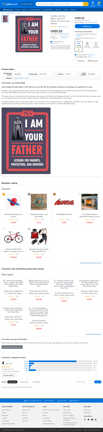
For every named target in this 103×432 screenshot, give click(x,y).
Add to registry (94, 60)
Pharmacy (58, 10)
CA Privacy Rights (68, 415)
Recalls (45, 415)
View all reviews (8, 375)
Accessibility (46, 418)
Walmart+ (25, 418)
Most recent (12, 382)
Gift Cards (25, 421)
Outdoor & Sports (11, 13)
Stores (24, 413)
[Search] (86, 4)
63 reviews (64, 26)
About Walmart (6, 410)
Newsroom (5, 415)
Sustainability (5, 421)
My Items (73, 10)
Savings (24, 10)
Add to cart (87, 26)
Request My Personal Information (69, 419)
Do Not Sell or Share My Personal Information (70, 423)
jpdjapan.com (54, 43)
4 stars (26, 363)
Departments (9, 10)
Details (90, 57)
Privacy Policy (67, 413)
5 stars (26, 361)
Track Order (63, 400)
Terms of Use (67, 410)
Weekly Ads (75, 400)
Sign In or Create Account (34, 400)
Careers (66, 10)
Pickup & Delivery (48, 10)
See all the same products (93, 334)
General (19, 13)
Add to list (81, 60)
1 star (26, 370)
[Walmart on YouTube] (92, 419)
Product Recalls (47, 421)
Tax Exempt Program (49, 423)
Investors (4, 418)
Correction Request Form (12, 347)
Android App (87, 413)
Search (98, 382)
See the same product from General (90, 263)
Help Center (50, 400)
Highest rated (24, 382)
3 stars (26, 365)
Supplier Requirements (8, 423)
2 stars (26, 368)
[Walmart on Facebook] (85, 419)
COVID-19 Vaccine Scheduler (51, 410)
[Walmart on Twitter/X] (88, 419)
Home (3, 13)
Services (17, 10)
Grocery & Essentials (35, 10)
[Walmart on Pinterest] (96, 419)
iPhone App (87, 410)
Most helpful (36, 382)
